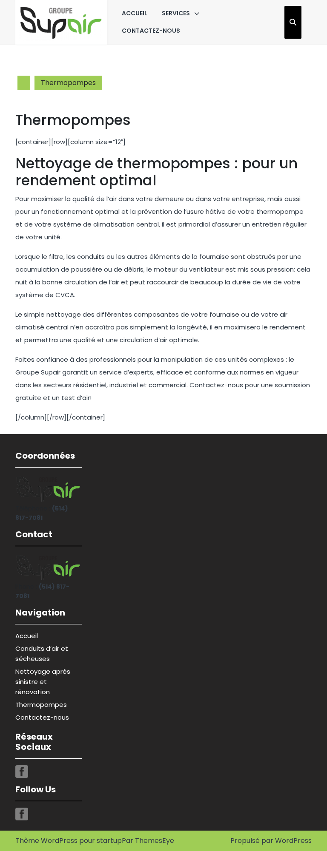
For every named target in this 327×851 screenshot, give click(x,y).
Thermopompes (41, 704)
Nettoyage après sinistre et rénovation (42, 681)
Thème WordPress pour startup (68, 840)
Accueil (134, 13)
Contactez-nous (151, 30)
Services (176, 13)
